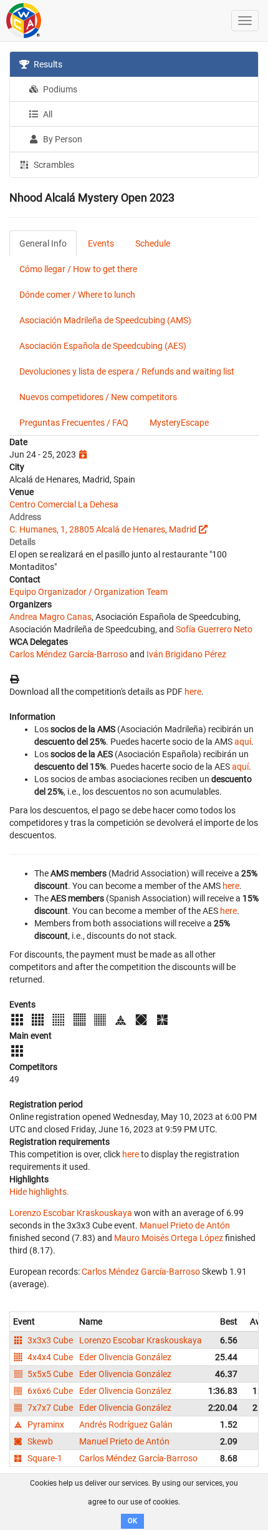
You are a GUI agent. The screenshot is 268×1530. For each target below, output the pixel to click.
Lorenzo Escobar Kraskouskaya (70, 1213)
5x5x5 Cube (49, 1374)
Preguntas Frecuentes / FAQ (73, 423)
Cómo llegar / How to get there (78, 269)
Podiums (59, 89)
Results (47, 64)
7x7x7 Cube (49, 1408)
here (192, 692)
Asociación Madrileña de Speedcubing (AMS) (105, 320)
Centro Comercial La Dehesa (63, 504)
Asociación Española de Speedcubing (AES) (102, 346)
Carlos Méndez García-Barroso (68, 654)
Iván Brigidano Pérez (186, 654)
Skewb (39, 1441)
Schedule (152, 243)
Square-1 (44, 1458)
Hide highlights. (39, 1192)
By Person (61, 139)
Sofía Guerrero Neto (214, 629)
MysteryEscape (179, 423)
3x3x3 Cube (49, 1340)
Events (101, 243)
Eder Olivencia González (125, 1357)
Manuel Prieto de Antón (185, 1225)
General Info (43, 243)
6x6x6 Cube (49, 1391)
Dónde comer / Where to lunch (77, 295)
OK (132, 1521)
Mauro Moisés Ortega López (168, 1238)
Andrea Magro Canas (50, 617)
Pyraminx (45, 1424)
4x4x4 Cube (49, 1357)
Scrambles (53, 165)
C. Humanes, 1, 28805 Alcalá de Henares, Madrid (102, 529)
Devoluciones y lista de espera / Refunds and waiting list (126, 371)
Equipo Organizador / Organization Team (88, 592)
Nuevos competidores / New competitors (98, 397)
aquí (242, 742)
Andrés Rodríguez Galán (126, 1424)
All (46, 114)
